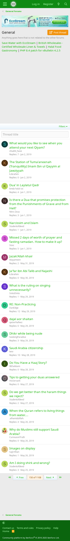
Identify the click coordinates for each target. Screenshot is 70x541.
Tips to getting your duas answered (34, 377)
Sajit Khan (14, 451)
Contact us (8, 528)
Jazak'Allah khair (21, 256)
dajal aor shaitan (21, 319)
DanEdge (13, 307)
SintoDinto (14, 293)
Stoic (11, 245)
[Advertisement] (35, 87)
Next (49, 477)
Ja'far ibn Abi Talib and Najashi (30, 271)
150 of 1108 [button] (35, 477)
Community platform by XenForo (31, 537)
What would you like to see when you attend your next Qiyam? (35, 145)
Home (6, 531)
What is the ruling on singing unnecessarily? (29, 287)
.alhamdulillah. (16, 418)
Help (55, 528)
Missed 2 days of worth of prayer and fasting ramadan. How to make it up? (35, 239)
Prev (21, 477)
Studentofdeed (16, 226)
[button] (4, 523)
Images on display (22, 448)
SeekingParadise (17, 337)
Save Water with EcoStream (19, 43)
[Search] (65, 4)
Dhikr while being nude (25, 333)
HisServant (14, 380)
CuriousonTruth (17, 437)
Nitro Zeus (14, 211)
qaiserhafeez (15, 322)
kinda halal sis (16, 188)
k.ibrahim (14, 174)
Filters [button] (62, 126)
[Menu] (5, 4)
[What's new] (58, 4)
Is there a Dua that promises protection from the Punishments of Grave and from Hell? (39, 204)
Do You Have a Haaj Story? (28, 363)
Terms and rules (25, 528)
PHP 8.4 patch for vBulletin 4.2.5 (40, 50)
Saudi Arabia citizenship (26, 348)
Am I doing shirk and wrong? (29, 463)
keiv (11, 351)
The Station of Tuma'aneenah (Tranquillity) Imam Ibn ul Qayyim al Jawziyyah (34, 166)
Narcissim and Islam (23, 223)
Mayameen (15, 259)
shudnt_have (15, 150)
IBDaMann (14, 366)
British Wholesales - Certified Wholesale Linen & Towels (32, 44)
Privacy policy (43, 528)
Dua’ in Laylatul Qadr (24, 185)
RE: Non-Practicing (22, 304)
